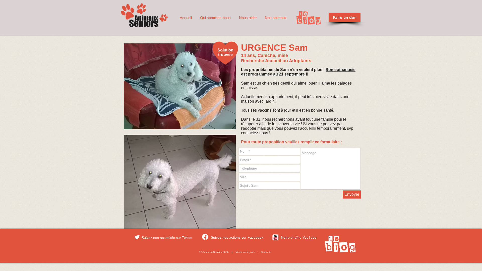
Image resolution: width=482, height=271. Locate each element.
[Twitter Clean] (137, 237)
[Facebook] (205, 237)
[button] (215, 18)
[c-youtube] (275, 237)
